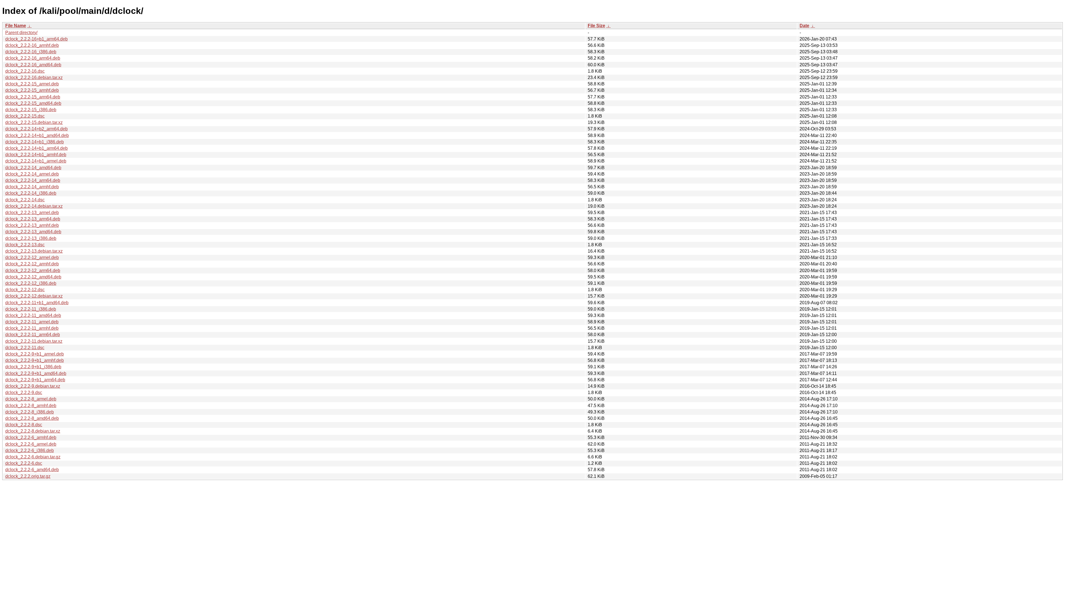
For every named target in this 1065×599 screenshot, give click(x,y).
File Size (596, 25)
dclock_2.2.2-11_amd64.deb (33, 315)
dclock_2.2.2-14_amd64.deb (33, 167)
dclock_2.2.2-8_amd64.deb (32, 418)
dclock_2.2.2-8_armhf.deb (30, 405)
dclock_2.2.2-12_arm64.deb (32, 270)
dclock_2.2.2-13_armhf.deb (32, 225)
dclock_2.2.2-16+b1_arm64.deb (36, 39)
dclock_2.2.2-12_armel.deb (32, 257)
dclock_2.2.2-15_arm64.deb (32, 97)
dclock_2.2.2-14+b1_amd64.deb (37, 135)
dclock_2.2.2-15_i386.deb (30, 109)
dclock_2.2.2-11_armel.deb (32, 321)
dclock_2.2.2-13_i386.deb (30, 238)
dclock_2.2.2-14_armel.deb (32, 174)
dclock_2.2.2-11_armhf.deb (32, 328)
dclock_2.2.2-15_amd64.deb (33, 103)
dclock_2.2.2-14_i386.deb (30, 193)
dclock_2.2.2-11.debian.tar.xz (33, 341)
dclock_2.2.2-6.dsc (23, 463)
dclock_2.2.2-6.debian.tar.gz (32, 457)
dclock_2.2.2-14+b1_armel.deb (35, 161)
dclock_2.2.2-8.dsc (23, 424)
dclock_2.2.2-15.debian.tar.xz (34, 122)
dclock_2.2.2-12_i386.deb (30, 283)
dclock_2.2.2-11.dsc (24, 347)
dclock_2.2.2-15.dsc (25, 116)
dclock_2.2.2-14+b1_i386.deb (34, 141)
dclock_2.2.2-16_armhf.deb (32, 45)
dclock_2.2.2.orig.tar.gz (27, 476)
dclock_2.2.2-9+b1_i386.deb (33, 366)
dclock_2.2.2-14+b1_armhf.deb (35, 154)
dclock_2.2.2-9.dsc (23, 392)
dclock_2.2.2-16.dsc (25, 71)
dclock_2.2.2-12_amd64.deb (33, 277)
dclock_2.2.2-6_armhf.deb (30, 437)
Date (804, 25)
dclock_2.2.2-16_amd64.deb (33, 64)
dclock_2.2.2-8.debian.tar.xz (32, 431)
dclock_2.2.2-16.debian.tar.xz (34, 77)
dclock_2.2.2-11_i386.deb (30, 309)
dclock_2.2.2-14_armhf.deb (32, 186)
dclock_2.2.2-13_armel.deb (32, 212)
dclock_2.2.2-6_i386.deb (29, 450)
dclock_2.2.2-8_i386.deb (29, 412)
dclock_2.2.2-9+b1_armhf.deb (34, 360)
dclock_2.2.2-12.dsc (25, 289)
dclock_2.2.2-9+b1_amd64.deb (35, 373)
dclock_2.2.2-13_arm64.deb (32, 219)
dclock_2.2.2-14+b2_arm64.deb (36, 128)
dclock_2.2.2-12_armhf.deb (32, 264)
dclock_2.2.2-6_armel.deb (30, 444)
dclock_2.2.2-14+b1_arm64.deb (36, 148)
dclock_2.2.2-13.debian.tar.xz (34, 251)
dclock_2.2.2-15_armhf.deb (32, 90)
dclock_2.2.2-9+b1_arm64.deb (35, 379)
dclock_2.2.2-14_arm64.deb (32, 180)
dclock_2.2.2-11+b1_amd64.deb (37, 302)
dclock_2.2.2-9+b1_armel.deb (34, 354)
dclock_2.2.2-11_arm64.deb (32, 334)
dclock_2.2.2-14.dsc (25, 199)
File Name (15, 25)
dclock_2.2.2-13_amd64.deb (33, 231)
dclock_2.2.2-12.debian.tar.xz (34, 296)
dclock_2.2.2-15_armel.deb (32, 84)
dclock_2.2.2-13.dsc (25, 244)
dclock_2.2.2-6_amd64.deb (32, 469)
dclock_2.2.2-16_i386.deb (30, 51)
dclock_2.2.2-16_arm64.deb (32, 58)
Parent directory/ (21, 32)
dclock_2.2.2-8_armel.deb (30, 399)
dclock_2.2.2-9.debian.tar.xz (32, 386)
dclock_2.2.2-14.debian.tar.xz (34, 206)
